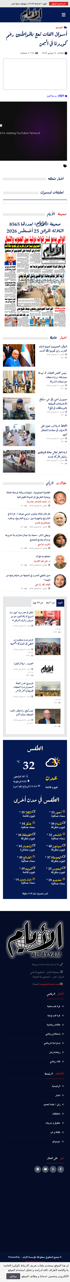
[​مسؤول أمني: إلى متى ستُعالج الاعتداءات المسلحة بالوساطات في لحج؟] (19, 408)
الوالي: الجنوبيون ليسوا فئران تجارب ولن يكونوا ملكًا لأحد (53, 348)
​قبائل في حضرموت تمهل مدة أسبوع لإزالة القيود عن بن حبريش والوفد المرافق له (21, 616)
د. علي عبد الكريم (42, 561)
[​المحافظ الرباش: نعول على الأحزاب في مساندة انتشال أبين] (19, 435)
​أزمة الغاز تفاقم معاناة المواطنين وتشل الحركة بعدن (52, 454)
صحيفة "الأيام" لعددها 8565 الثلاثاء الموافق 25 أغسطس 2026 (35, 227)
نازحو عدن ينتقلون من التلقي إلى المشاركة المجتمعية (21, 642)
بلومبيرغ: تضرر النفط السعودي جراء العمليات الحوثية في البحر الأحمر (23, 687)
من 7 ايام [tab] (50, 602)
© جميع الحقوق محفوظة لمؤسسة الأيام (42, 1257)
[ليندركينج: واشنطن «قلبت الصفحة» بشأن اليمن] (48, 716)
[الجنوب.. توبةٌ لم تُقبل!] (48, 669)
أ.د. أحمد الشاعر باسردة (38, 501)
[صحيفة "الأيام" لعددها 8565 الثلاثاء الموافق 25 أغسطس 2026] (35, 281)
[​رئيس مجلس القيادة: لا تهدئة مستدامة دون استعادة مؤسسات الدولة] (19, 382)
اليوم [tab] (60, 602)
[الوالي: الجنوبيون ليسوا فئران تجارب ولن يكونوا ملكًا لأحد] (19, 355)
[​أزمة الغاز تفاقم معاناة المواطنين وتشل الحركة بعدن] (19, 461)
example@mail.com (49, 984)
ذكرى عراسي (44, 544)
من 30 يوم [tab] (38, 602)
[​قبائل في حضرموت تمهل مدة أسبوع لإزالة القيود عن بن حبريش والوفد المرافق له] (48, 618)
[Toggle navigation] (63, 15)
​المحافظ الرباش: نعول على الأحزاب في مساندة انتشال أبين (54, 430)
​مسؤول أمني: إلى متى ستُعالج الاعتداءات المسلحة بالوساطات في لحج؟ (53, 403)
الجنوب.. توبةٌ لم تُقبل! (23, 664)
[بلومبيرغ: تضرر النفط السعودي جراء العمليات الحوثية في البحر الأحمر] (48, 688)
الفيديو (59, 27)
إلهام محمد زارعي (42, 584)
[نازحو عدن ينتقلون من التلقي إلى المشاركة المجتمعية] (48, 646)
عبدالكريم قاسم (42, 522)
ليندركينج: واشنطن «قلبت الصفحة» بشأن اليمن (21, 713)
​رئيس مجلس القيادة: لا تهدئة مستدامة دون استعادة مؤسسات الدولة (52, 377)
